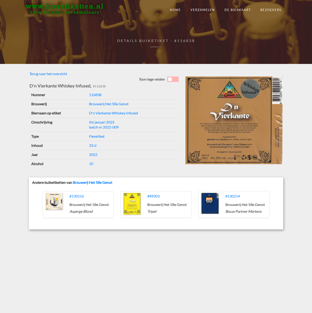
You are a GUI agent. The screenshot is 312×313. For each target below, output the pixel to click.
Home (175, 10)
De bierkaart (238, 10)
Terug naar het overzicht (48, 73)
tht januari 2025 (101, 122)
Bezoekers (270, 10)
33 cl (92, 145)
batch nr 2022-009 (104, 127)
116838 (95, 94)
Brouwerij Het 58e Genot (109, 104)
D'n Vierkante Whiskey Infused (113, 113)
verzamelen (202, 10)
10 (91, 163)
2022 (93, 154)
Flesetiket (97, 136)
